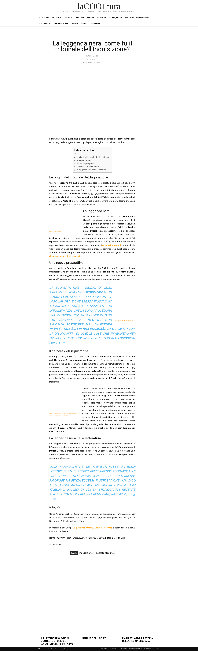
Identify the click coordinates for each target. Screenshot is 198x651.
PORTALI (157, 649)
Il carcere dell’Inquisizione (87, 166)
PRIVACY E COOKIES (135, 649)
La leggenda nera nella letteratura (91, 170)
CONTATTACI (123, 649)
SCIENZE (84, 23)
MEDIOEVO (69, 18)
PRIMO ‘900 (101, 18)
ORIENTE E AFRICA (61, 23)
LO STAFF (104, 649)
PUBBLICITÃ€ (148, 649)
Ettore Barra (92, 56)
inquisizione (86, 552)
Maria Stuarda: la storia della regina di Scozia (137, 639)
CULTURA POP (45, 23)
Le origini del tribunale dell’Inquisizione (92, 157)
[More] (131, 565)
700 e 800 (90, 18)
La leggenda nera (83, 160)
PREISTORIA (44, 18)
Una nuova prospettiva (85, 163)
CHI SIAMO (113, 649)
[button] (157, 18)
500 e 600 (80, 18)
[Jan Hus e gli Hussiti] (99, 605)
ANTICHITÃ (56, 18)
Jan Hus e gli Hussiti (94, 638)
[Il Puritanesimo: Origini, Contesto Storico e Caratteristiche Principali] (58, 605)
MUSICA (75, 23)
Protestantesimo (104, 552)
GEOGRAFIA (95, 23)
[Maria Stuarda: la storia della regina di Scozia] (140, 605)
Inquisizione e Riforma (92, 62)
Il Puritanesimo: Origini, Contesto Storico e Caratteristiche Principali (57, 641)
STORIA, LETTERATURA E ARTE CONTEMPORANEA (129, 18)
